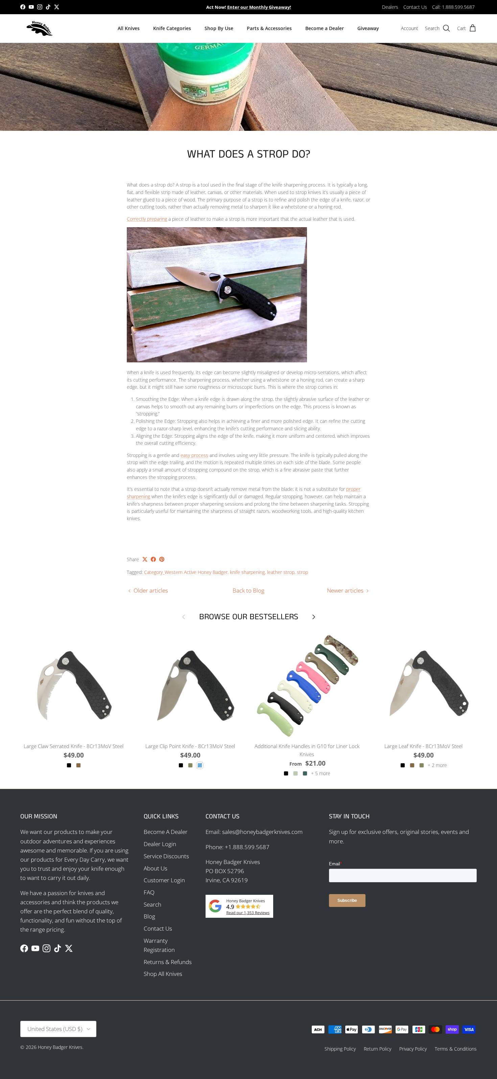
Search (152, 904)
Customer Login (164, 880)
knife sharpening (247, 572)
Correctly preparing (147, 219)
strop (302, 572)
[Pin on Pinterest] (161, 559)
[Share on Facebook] (153, 559)
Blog (149, 916)
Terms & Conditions (456, 1049)
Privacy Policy (413, 1049)
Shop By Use (219, 28)
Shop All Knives (163, 974)
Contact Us (415, 7)
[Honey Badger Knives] (39, 28)
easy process (194, 455)
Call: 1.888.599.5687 (453, 7)
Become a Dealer (324, 28)
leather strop (280, 572)
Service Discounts (166, 856)
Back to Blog (248, 590)
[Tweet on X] (144, 559)
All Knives (129, 28)
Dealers (390, 7)
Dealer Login (160, 844)
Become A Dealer (166, 832)
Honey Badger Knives (60, 1047)
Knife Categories (172, 28)
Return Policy (377, 1049)
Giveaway (368, 28)
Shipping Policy (340, 1049)
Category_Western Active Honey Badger (186, 572)
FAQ (149, 892)
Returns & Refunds (168, 962)
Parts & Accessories (269, 28)
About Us (155, 868)
